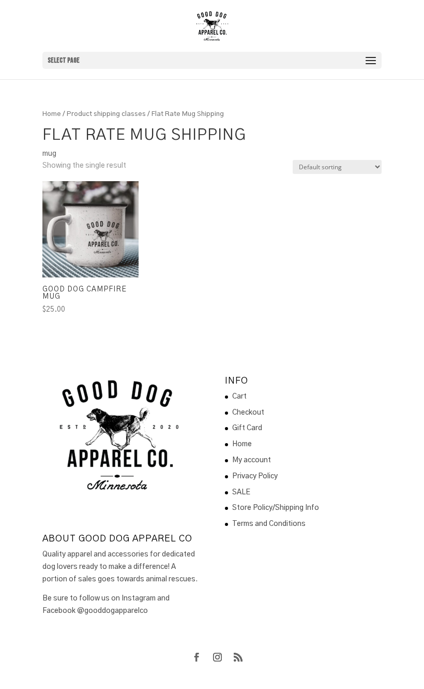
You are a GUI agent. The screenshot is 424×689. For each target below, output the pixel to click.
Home (51, 114)
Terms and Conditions (269, 523)
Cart (239, 396)
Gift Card (247, 428)
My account (251, 460)
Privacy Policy (255, 476)
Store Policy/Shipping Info (275, 507)
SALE (241, 492)
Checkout (248, 412)
